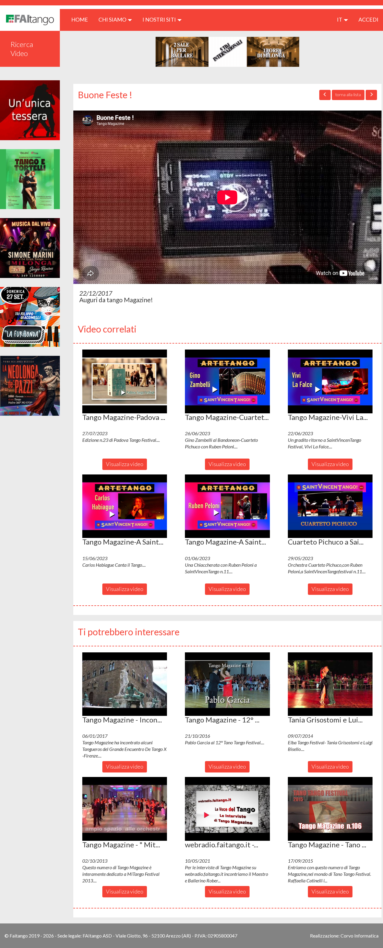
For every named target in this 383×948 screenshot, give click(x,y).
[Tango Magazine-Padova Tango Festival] (124, 381)
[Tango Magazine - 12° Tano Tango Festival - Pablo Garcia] (227, 684)
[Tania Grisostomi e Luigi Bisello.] (330, 684)
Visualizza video (124, 464)
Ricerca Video (21, 49)
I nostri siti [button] (159, 19)
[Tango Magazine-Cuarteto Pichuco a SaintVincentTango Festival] (227, 381)
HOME (81, 19)
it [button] (340, 19)
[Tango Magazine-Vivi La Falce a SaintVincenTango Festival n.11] (330, 381)
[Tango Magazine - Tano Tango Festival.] (330, 808)
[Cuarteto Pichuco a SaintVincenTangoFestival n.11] (330, 506)
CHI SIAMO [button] (112, 19)
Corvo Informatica (360, 935)
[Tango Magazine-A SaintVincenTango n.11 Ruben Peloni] (227, 506)
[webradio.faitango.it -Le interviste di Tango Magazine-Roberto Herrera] (227, 808)
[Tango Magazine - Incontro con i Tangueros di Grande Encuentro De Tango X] (124, 684)
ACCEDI (368, 19)
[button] (124, 381)
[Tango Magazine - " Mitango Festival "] (124, 808)
